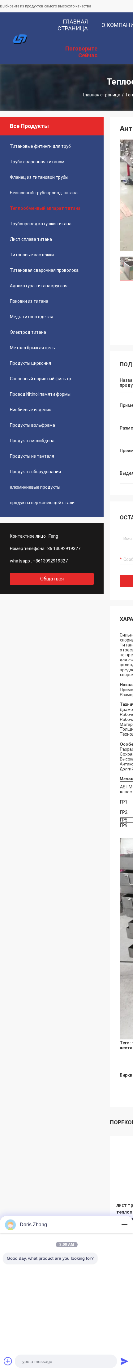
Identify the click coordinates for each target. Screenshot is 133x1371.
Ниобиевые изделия (30, 409)
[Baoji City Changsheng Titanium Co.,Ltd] (20, 38)
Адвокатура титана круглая (38, 285)
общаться (52, 579)
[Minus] (124, 1224)
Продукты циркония (30, 363)
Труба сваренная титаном (37, 161)
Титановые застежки (32, 254)
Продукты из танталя (32, 456)
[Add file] (8, 1361)
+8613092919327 (50, 560)
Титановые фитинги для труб (40, 146)
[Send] (124, 1361)
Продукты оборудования (35, 471)
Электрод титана (28, 332)
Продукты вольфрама (32, 425)
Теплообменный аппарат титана (45, 208)
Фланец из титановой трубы (39, 177)
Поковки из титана (29, 301)
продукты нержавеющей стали (42, 502)
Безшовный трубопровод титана (44, 192)
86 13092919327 (63, 548)
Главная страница (101, 94)
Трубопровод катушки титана (40, 223)
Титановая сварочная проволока (44, 270)
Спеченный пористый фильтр (40, 378)
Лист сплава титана (31, 239)
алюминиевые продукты (35, 487)
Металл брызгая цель (32, 347)
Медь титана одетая (31, 316)
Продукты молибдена (32, 440)
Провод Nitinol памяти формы (40, 394)
